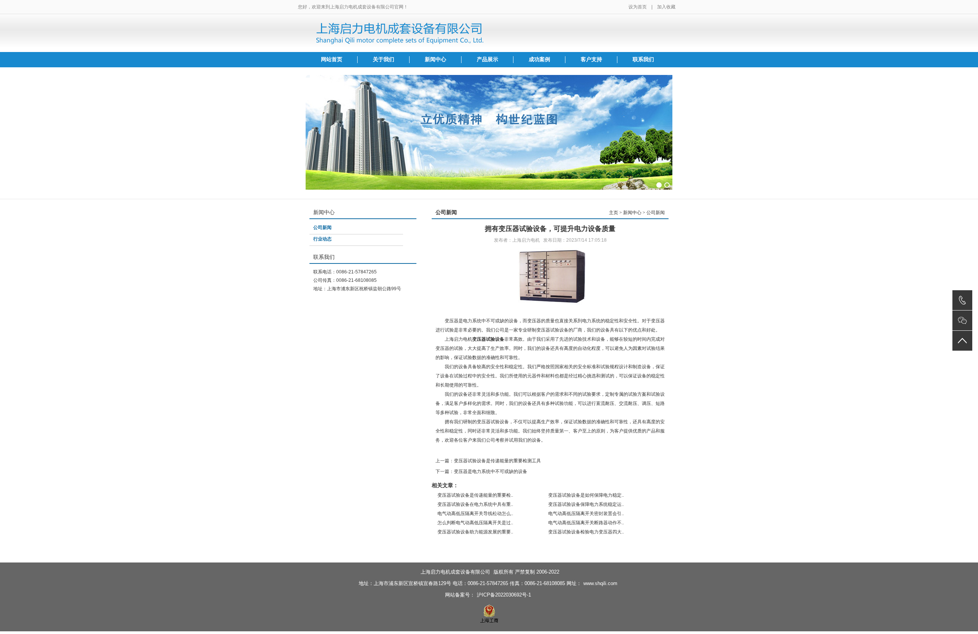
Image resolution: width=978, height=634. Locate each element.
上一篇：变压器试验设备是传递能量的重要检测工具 (488, 460)
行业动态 (322, 239)
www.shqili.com (600, 583)
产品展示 (487, 59)
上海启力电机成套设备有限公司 (455, 572)
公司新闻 (322, 227)
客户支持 (591, 59)
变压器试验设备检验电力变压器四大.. (586, 532)
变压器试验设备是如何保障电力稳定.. (586, 495)
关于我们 (383, 59)
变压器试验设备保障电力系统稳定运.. (586, 504)
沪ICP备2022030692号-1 (504, 595)
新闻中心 (435, 59)
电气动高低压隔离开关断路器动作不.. (586, 522)
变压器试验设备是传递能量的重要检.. (475, 495)
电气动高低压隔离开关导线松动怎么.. (475, 513)
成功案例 (539, 59)
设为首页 (637, 7)
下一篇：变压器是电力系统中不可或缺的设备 (481, 471)
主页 (613, 212)
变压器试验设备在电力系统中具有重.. (475, 504)
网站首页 (331, 59)
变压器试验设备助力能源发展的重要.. (475, 532)
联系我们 (643, 59)
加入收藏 (666, 7)
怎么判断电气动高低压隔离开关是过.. (475, 522)
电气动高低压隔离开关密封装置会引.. (586, 513)
